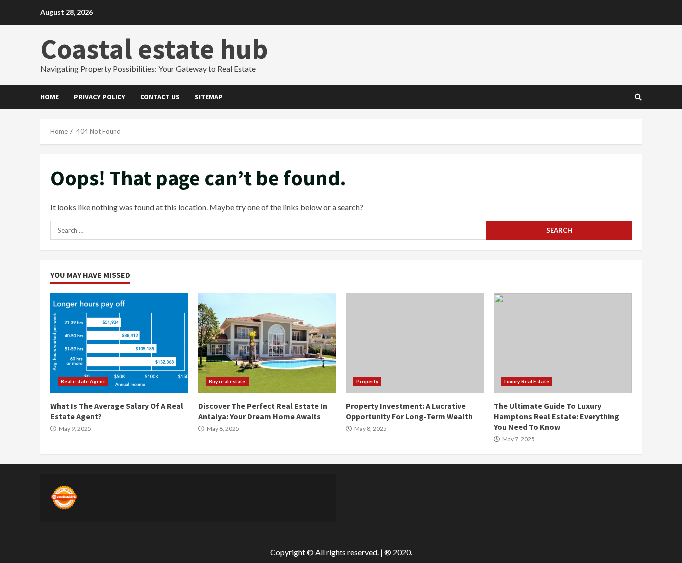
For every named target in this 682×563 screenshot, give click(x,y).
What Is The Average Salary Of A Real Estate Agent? (119, 343)
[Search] (638, 97)
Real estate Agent (83, 381)
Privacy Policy (99, 96)
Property (367, 381)
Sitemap (209, 96)
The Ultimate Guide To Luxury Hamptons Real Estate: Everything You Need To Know (563, 343)
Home (49, 96)
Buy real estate (227, 381)
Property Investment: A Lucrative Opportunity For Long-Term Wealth (415, 343)
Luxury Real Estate (526, 381)
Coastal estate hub (154, 48)
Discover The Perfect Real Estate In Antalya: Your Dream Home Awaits (267, 343)
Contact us (160, 96)
